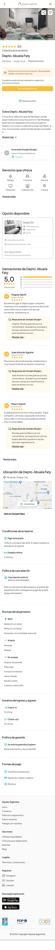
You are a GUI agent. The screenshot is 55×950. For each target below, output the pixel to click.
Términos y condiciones (13, 862)
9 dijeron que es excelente (15, 50)
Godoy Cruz (19, 61)
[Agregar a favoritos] (50, 12)
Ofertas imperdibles (12, 836)
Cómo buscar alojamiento (14, 840)
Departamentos (36, 61)
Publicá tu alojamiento (13, 815)
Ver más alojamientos (27, 88)
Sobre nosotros (9, 819)
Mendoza (6, 61)
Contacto (6, 811)
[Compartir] (43, 12)
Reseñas (6, 845)
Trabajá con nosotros (12, 823)
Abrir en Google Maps (14, 513)
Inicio (4, 807)
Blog (4, 849)
